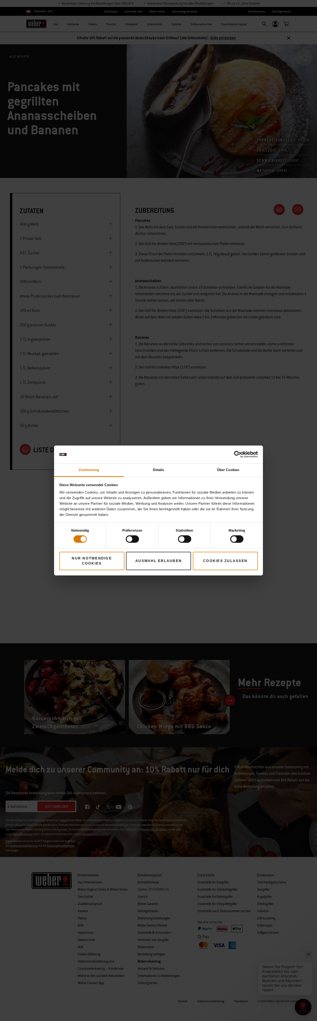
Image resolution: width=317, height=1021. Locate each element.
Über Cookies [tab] (228, 470)
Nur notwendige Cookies (92, 560)
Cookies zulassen (225, 561)
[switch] (132, 539)
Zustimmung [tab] (89, 470)
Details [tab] (158, 470)
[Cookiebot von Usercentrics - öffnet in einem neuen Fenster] (237, 454)
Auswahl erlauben (158, 561)
